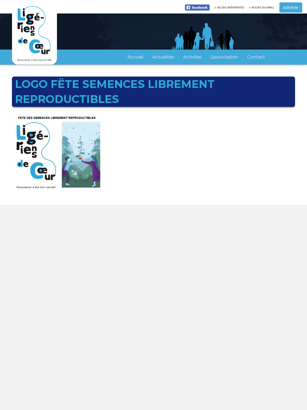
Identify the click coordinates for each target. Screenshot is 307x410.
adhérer (290, 7)
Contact (256, 57)
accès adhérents (231, 9)
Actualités (163, 57)
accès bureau (263, 7)
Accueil (135, 57)
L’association (224, 57)
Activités (192, 57)
